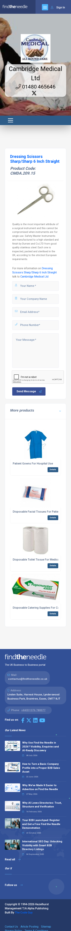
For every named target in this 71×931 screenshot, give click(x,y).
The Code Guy (24, 912)
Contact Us (11, 926)
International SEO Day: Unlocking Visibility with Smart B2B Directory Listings (42, 845)
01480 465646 (38, 87)
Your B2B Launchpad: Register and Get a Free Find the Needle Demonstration (41, 824)
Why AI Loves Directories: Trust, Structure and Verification (42, 804)
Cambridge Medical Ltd (34, 276)
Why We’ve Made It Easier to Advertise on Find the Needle (40, 787)
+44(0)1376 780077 (33, 710)
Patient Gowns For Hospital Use (33, 463)
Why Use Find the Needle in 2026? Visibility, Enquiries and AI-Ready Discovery (40, 746)
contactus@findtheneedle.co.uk (27, 678)
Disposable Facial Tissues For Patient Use (39, 511)
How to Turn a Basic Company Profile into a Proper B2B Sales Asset (41, 767)
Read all (10, 859)
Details (53, 469)
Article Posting (29, 926)
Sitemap (46, 926)
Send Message (26, 391)
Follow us (11, 885)
